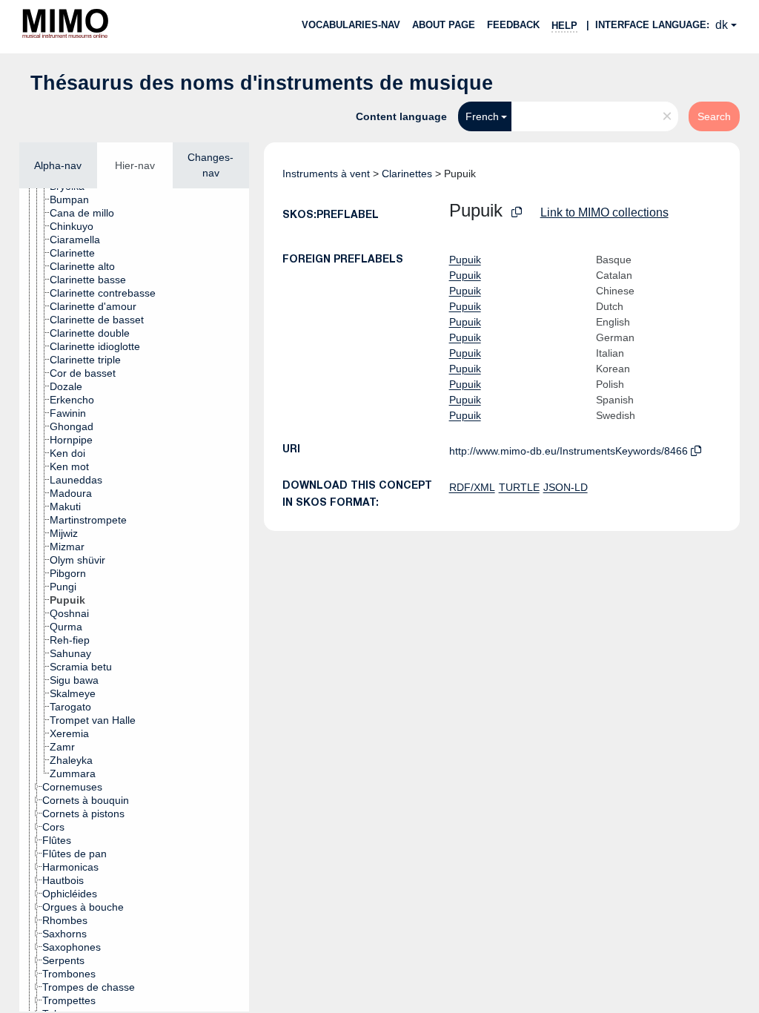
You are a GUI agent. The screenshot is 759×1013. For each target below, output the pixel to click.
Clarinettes (407, 173)
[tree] (134, 600)
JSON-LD (565, 487)
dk (721, 25)
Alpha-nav (58, 165)
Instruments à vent (326, 173)
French (482, 116)
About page (443, 24)
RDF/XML (472, 487)
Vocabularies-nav (351, 24)
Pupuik (465, 259)
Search (714, 116)
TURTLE (519, 487)
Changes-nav (210, 165)
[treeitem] (75, 199)
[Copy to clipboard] (516, 212)
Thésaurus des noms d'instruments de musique (261, 83)
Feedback (513, 24)
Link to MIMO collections (604, 212)
